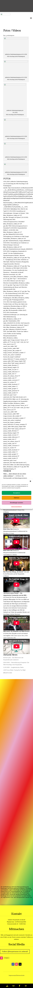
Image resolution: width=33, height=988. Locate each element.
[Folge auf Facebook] (13, 964)
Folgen (6, 958)
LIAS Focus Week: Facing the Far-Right (14, 670)
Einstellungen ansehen (16, 502)
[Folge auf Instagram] (1, 958)
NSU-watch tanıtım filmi (17, 635)
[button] (30, 481)
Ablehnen (16, 497)
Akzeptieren (16, 493)
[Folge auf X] (20, 964)
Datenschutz (20, 975)
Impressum (12, 975)
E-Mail (5, 937)
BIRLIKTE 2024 (7, 672)
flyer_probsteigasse (8, 35)
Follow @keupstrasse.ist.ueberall (15, 951)
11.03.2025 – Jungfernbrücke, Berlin (13, 667)
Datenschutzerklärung (16, 506)
